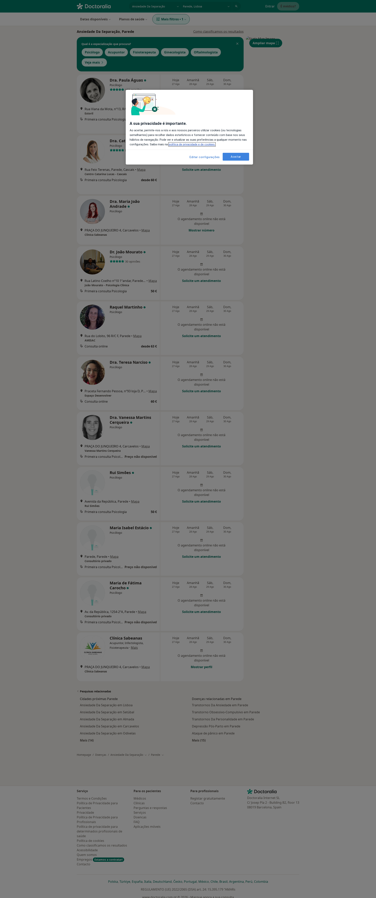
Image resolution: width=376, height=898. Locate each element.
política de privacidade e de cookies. (192, 144)
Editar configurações (205, 157)
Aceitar (236, 156)
